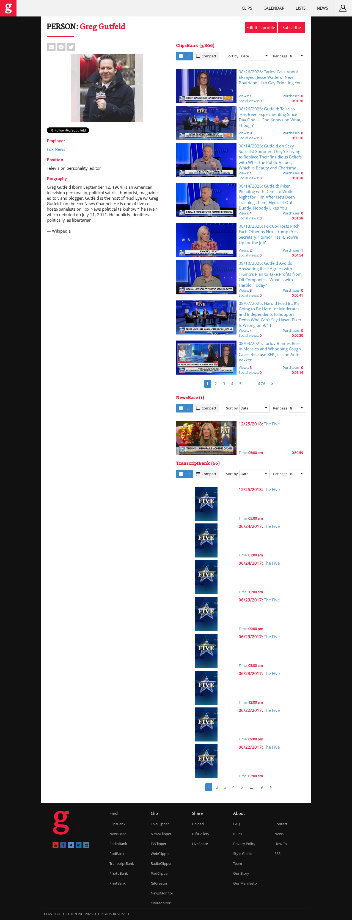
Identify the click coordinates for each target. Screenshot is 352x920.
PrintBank (117, 883)
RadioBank (118, 843)
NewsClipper (161, 833)
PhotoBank (118, 873)
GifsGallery (200, 833)
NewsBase (117, 833)
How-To (280, 843)
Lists (301, 8)
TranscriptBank (121, 863)
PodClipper (160, 873)
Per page (280, 56)
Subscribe (291, 27)
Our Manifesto (245, 883)
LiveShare (200, 843)
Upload (198, 823)
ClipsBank (117, 823)
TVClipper (158, 843)
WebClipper (160, 853)
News (322, 8)
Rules (237, 833)
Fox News (56, 149)
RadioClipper (161, 863)
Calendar (273, 8)
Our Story (241, 873)
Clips (247, 8)
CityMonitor (160, 903)
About (239, 813)
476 (261, 383)
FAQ (236, 823)
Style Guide (242, 853)
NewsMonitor (162, 893)
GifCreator (159, 883)
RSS (277, 853)
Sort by (232, 56)
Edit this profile (260, 27)
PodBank (116, 853)
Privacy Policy (244, 843)
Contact (280, 823)
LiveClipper (160, 823)
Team (237, 863)
